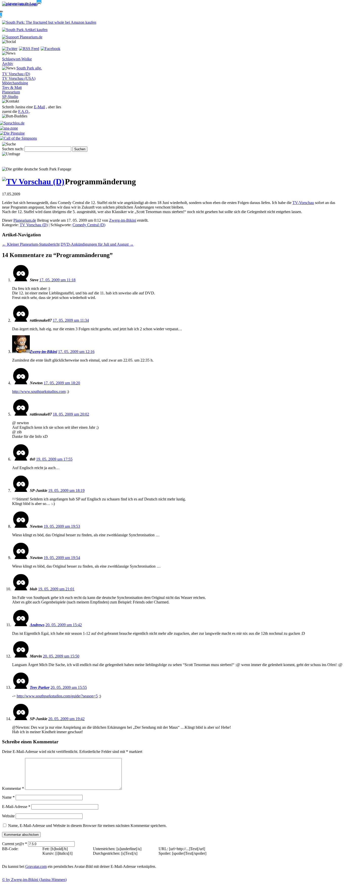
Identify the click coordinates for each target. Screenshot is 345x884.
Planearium (11, 92)
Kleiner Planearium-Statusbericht (31, 244)
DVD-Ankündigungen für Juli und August (97, 244)
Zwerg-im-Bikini (122, 220)
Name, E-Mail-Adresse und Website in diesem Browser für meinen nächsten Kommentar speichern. (87, 825)
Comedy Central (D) (88, 225)
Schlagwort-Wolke (17, 59)
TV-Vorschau (303, 202)
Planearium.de (24, 220)
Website (8, 816)
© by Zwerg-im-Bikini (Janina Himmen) (34, 879)
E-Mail (39, 107)
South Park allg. (29, 68)
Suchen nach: (12, 149)
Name (8, 797)
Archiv (7, 63)
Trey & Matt (12, 87)
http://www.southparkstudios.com (39, 391)
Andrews (37, 625)
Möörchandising (15, 83)
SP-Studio (10, 96)
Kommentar (13, 788)
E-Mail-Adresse (16, 806)
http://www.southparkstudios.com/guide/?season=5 (57, 696)
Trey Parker (40, 687)
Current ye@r (14, 844)
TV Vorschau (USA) (18, 78)
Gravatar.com (36, 866)
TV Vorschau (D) (16, 74)
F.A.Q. (23, 111)
